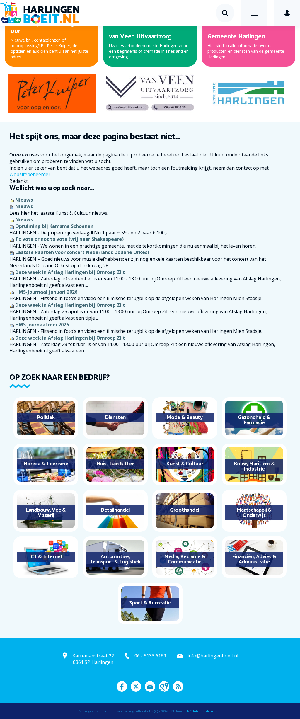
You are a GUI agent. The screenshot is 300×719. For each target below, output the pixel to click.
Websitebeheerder (29, 174)
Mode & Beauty (185, 417)
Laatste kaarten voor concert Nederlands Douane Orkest (82, 252)
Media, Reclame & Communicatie (184, 559)
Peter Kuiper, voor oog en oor (47, 27)
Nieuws (24, 200)
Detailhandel (115, 510)
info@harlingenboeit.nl (213, 655)
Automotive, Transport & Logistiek (115, 559)
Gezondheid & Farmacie (254, 420)
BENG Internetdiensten (201, 711)
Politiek (45, 417)
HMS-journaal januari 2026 (46, 292)
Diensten (115, 417)
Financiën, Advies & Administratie (254, 559)
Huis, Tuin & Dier (115, 463)
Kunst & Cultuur (184, 463)
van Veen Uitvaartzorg (140, 36)
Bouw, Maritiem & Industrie (254, 466)
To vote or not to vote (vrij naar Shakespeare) (69, 239)
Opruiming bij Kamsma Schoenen (54, 226)
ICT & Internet (46, 556)
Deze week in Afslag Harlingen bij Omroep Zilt (70, 272)
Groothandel (185, 510)
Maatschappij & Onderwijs (254, 513)
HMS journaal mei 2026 (42, 324)
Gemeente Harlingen (236, 36)
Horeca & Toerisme (45, 463)
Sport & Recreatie (150, 603)
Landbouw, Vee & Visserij (46, 513)
